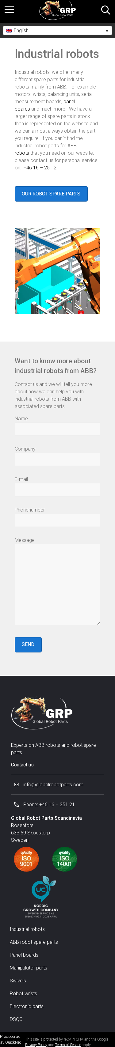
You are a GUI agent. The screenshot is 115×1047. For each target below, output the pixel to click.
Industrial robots (27, 929)
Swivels (18, 981)
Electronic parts (27, 1006)
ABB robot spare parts (34, 942)
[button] (57, 30)
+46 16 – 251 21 (41, 168)
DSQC (16, 1019)
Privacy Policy (36, 1045)
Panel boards (24, 955)
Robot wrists (23, 993)
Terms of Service (68, 1045)
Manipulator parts (28, 968)
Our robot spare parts (51, 194)
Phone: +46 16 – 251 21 (48, 804)
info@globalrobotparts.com (52, 785)
